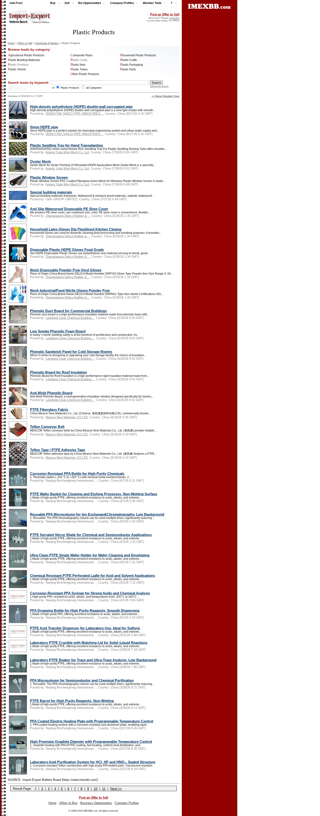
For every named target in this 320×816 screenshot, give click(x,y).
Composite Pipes (82, 55)
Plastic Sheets (17, 69)
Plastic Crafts (128, 60)
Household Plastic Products (138, 55)
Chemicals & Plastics (47, 43)
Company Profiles (127, 803)
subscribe (174, 18)
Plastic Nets (78, 64)
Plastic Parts (128, 69)
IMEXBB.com (90, 810)
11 (104, 788)
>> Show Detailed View (165, 96)
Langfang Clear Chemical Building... (70, 318)
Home (11, 43)
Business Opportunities (96, 803)
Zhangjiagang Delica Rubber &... (67, 216)
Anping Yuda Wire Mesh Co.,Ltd (67, 152)
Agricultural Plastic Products (26, 55)
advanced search (159, 86)
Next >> (116, 788)
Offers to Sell (24, 43)
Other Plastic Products (85, 74)
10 (95, 788)
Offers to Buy (68, 803)
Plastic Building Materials (24, 60)
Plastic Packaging (131, 64)
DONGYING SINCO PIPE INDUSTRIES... (74, 113)
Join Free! (16, 3)
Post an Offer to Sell (164, 14)
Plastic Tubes (79, 69)
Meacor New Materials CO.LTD (67, 417)
